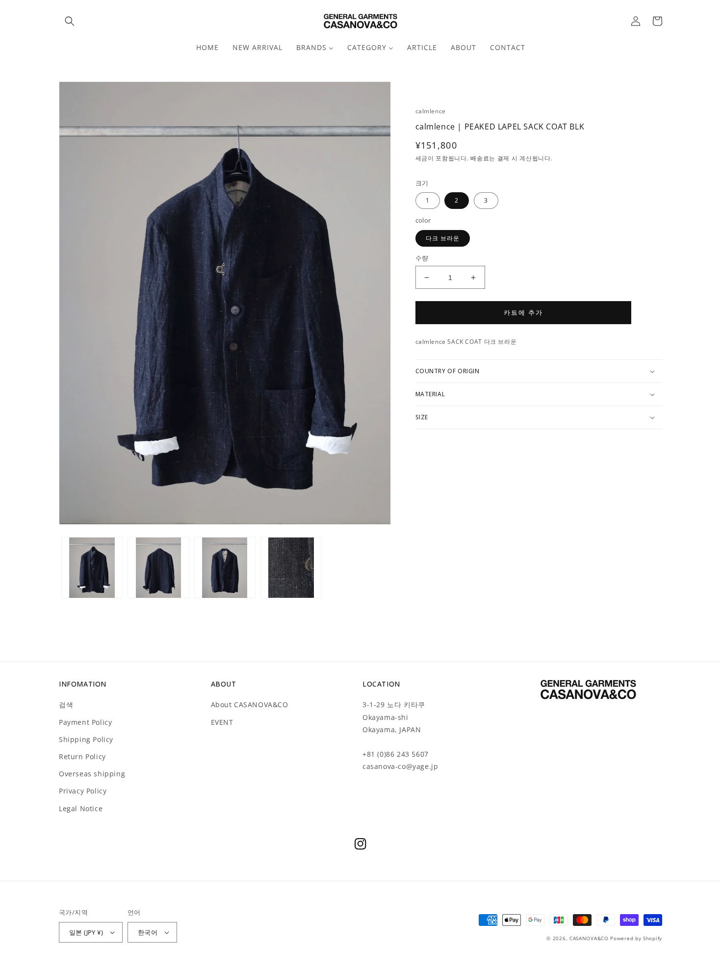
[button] (69, 21)
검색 (66, 704)
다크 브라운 (443, 238)
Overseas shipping (92, 773)
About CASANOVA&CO (249, 704)
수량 (422, 258)
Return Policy (82, 756)
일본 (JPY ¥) (86, 932)
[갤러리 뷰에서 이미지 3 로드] (225, 567)
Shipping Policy (86, 739)
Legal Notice (81, 808)
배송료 (479, 158)
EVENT (222, 722)
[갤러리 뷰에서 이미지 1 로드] (92, 567)
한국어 (147, 932)
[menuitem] (207, 47)
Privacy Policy (82, 790)
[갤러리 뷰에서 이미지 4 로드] (291, 567)
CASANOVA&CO (589, 938)
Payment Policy (85, 722)
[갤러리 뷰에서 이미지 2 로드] (158, 567)
